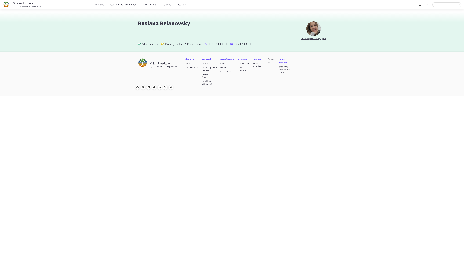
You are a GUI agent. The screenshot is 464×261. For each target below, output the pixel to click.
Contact (257, 59)
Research (206, 59)
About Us (99, 4)
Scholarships (243, 63)
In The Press (225, 71)
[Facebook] (137, 87)
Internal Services (283, 61)
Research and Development (123, 4)
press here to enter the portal (284, 69)
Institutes (206, 63)
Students (167, 4)
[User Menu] (421, 4)
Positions (182, 4)
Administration (150, 44)
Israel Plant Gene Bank (207, 82)
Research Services (206, 75)
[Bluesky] (171, 87)
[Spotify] (154, 87)
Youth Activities (257, 65)
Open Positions (242, 69)
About (187, 63)
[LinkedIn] (148, 87)
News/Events (227, 59)
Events (223, 67)
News (222, 63)
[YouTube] (160, 87)
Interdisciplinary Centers (209, 69)
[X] (165, 87)
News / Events (150, 4)
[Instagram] (143, 87)
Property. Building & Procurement (183, 44)
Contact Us (271, 60)
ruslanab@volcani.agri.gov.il (313, 38)
